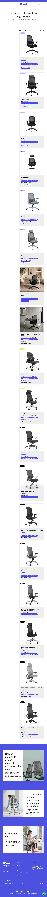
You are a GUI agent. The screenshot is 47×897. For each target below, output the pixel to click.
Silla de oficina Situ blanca (27, 491)
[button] (2, 4)
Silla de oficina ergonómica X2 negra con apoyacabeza (31, 728)
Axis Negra (23, 58)
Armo (13, 893)
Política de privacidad (18, 893)
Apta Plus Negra (25, 177)
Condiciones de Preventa (22, 872)
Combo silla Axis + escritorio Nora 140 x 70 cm (31, 335)
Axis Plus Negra (25, 99)
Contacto (19, 875)
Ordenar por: (21, 30)
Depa (22, 374)
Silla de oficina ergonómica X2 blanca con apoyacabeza (32, 688)
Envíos (18, 868)
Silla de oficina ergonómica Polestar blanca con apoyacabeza (30, 610)
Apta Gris (23, 216)
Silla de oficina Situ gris (27, 452)
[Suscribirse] (22, 883)
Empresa (19, 865)
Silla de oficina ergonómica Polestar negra (32, 530)
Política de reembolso (26, 893)
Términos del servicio (34, 893)
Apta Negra (24, 138)
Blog (18, 870)
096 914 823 (39, 867)
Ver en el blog (5, 871)
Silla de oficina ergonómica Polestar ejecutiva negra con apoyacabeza (30, 648)
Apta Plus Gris (24, 255)
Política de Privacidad (21, 873)
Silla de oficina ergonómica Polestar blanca (30, 570)
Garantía (19, 867)
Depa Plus (23, 413)
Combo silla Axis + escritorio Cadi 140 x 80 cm (31, 294)
